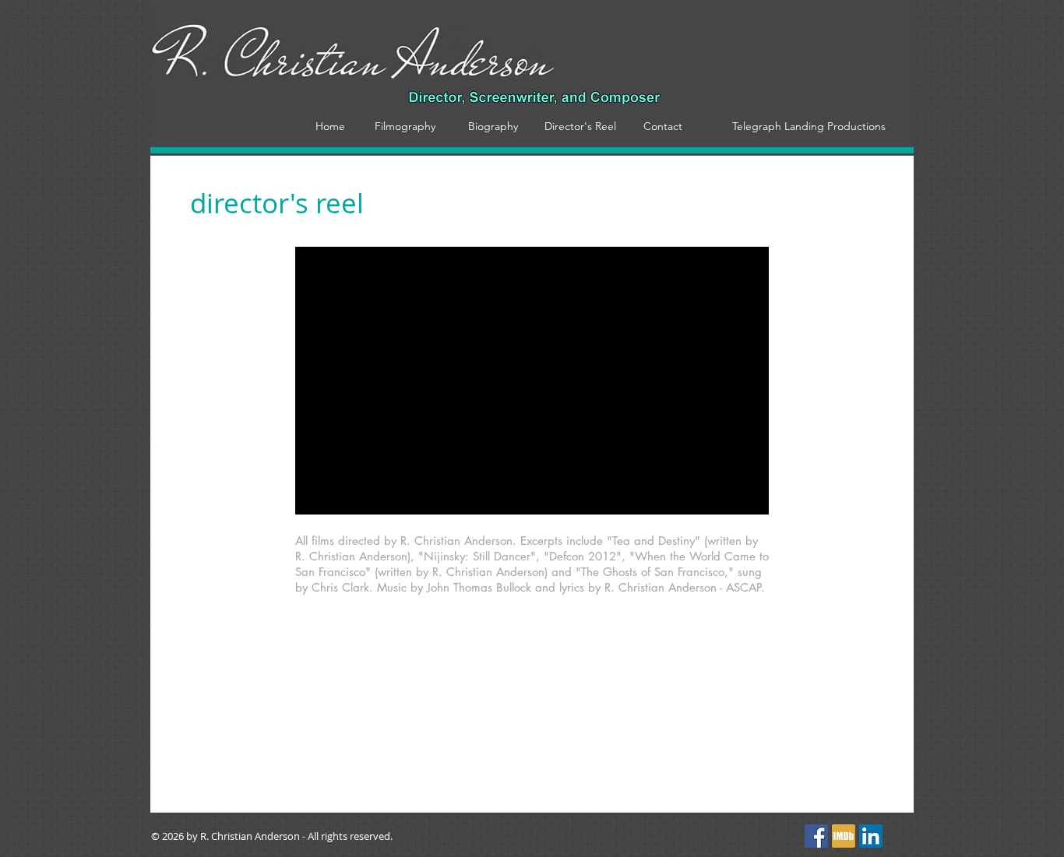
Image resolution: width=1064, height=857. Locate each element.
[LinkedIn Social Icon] (871, 836)
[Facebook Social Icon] (816, 836)
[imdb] (843, 836)
